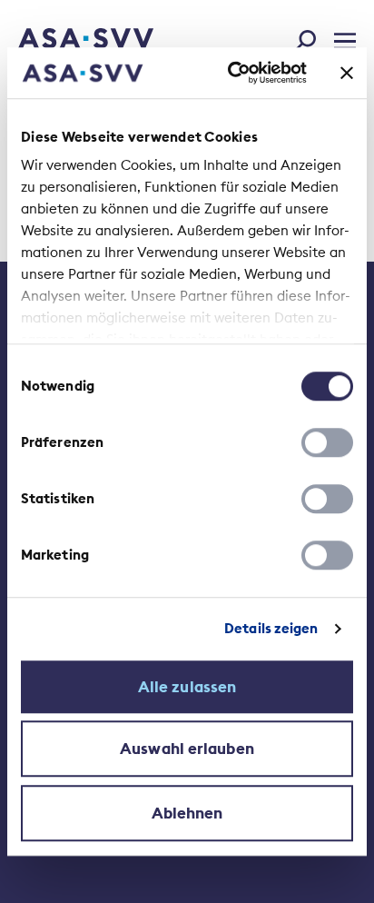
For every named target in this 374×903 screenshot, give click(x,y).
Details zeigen (271, 628)
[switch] (327, 442)
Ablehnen (187, 813)
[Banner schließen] (346, 72)
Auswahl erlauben (187, 749)
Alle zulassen (187, 687)
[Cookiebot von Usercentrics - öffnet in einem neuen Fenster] (231, 72)
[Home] (60, 40)
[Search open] (310, 37)
